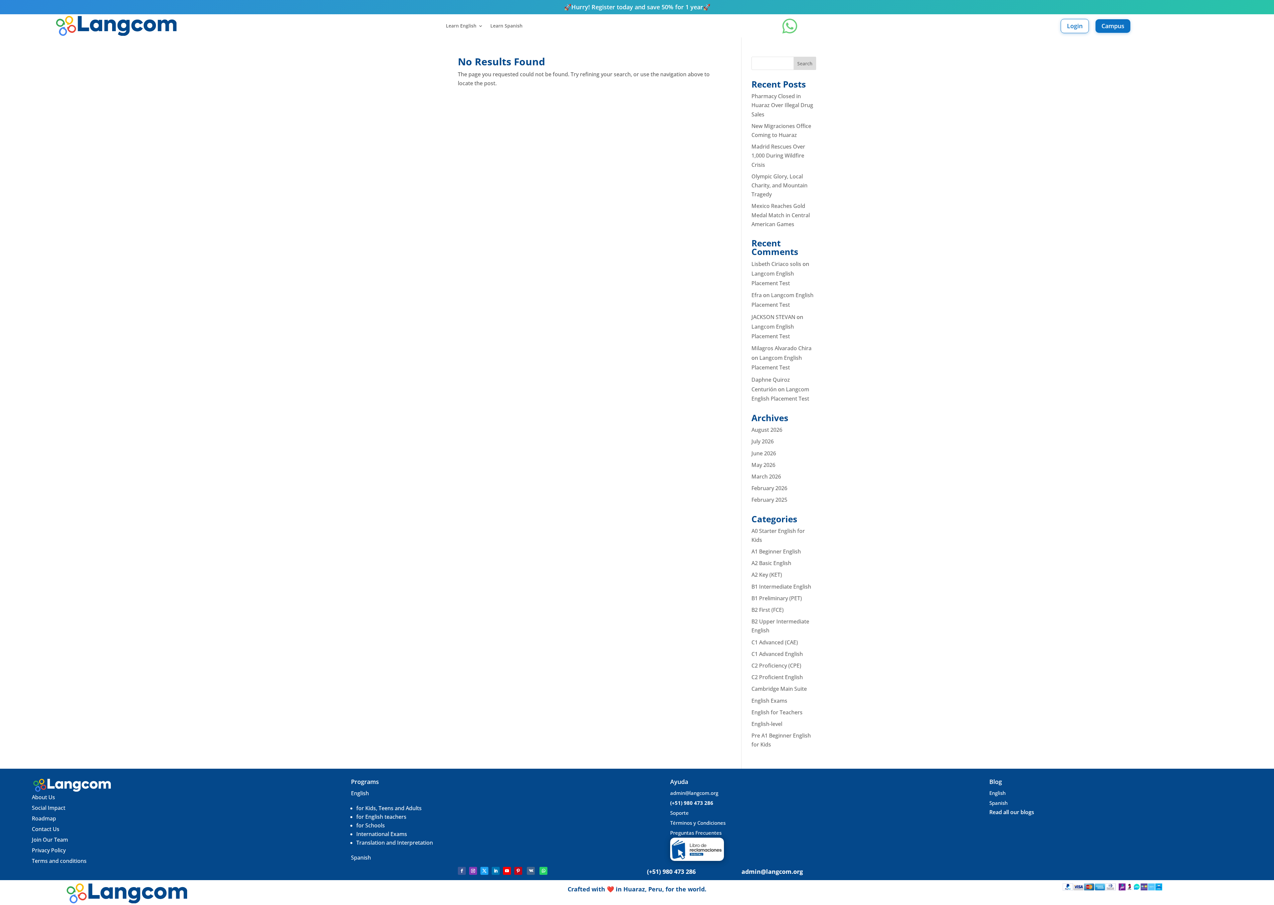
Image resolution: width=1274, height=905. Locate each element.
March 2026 (766, 476)
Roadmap (44, 818)
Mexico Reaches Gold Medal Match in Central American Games (780, 214)
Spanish (361, 857)
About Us (43, 797)
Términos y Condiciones (698, 822)
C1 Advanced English (777, 654)
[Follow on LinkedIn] (496, 871)
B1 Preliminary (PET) (776, 598)
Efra (756, 295)
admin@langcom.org (694, 793)
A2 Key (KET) (766, 574)
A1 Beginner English (776, 551)
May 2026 (763, 465)
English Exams (769, 700)
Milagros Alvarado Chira (781, 348)
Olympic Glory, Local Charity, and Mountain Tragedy (779, 185)
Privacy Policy (49, 850)
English (360, 793)
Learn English (461, 26)
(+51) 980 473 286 (691, 803)
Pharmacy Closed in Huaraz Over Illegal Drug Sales (782, 105)
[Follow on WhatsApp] (543, 871)
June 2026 (763, 453)
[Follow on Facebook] (462, 871)
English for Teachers (777, 712)
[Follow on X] (484, 871)
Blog (995, 782)
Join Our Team (50, 839)
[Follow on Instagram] (473, 871)
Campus (1112, 26)
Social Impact (48, 807)
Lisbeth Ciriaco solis (776, 264)
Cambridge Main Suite (779, 688)
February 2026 (769, 488)
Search (805, 63)
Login (1075, 26)
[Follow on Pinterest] (518, 871)
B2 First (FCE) (767, 610)
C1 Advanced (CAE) (774, 642)
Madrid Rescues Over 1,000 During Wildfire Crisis (778, 155)
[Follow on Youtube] (507, 871)
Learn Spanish (506, 26)
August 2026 (766, 429)
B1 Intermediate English (781, 586)
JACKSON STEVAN (773, 317)
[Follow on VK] (531, 871)
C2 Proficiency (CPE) (776, 665)
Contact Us (45, 829)
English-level (766, 724)
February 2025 (769, 499)
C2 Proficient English (777, 677)
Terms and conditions (59, 861)
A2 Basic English (771, 563)
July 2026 (762, 441)
